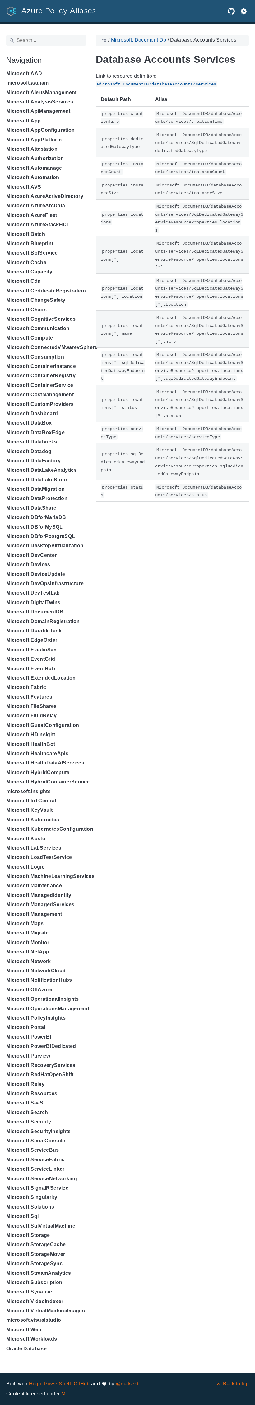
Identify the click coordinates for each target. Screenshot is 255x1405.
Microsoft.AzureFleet (31, 215)
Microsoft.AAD (24, 73)
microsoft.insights (28, 791)
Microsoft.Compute (29, 338)
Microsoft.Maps (25, 923)
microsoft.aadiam (27, 82)
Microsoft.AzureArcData (35, 205)
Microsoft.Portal (25, 1027)
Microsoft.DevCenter (31, 555)
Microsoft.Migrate (27, 932)
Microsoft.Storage (28, 1235)
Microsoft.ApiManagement (38, 111)
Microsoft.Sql (22, 1216)
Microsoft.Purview (28, 1055)
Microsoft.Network (28, 961)
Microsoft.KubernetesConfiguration (49, 829)
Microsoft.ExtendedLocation (41, 678)
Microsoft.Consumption (35, 357)
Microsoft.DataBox (29, 422)
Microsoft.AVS (23, 187)
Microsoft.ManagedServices (40, 904)
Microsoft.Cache (26, 262)
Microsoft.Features (29, 697)
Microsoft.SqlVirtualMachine (40, 1225)
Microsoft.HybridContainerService (48, 781)
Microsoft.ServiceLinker (35, 1169)
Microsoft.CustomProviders (40, 404)
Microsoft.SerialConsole (35, 1140)
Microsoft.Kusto (25, 838)
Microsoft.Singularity (31, 1197)
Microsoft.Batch (25, 234)
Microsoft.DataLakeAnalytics (41, 470)
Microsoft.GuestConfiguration (42, 725)
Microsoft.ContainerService (39, 385)
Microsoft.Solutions (30, 1207)
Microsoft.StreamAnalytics (38, 1273)
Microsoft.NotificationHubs (39, 980)
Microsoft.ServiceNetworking (41, 1178)
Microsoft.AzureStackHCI (37, 224)
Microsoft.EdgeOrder (31, 640)
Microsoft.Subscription (34, 1282)
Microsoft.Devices (28, 564)
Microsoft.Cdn (23, 281)
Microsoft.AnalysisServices (39, 101)
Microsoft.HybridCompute (38, 772)
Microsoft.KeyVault (29, 810)
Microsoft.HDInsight (30, 734)
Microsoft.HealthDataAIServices (45, 762)
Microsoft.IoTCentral (31, 800)
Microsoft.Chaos (26, 309)
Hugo (35, 1383)
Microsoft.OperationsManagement (47, 1008)
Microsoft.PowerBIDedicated (41, 1046)
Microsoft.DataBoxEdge (35, 432)
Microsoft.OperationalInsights (42, 999)
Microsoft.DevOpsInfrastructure (45, 583)
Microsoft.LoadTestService (39, 857)
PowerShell (57, 1383)
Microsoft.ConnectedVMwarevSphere (52, 347)
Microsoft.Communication (38, 328)
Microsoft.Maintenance (34, 885)
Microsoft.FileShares (31, 706)
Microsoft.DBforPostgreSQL (40, 536)
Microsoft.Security (28, 1121)
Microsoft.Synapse (29, 1291)
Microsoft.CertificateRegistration (46, 290)
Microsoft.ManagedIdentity (38, 895)
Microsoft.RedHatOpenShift (39, 1074)
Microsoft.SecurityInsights (38, 1131)
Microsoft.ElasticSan (31, 649)
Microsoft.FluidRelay (31, 715)
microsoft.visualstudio (33, 1320)
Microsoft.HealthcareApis (37, 753)
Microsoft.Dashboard (32, 413)
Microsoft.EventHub (30, 668)
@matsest (127, 1383)
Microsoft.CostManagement (40, 394)
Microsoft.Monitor (27, 942)
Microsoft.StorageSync (34, 1263)
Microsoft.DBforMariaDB (36, 517)
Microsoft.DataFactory (33, 460)
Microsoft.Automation (32, 177)
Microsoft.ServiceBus (32, 1150)
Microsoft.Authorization (35, 158)
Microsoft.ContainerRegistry (41, 375)
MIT (65, 1393)
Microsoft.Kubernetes (32, 819)
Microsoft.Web (23, 1329)
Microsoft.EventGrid (30, 659)
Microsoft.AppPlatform (34, 139)
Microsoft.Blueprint (29, 243)
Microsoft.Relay (25, 1084)
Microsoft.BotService (32, 252)
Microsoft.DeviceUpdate (35, 574)
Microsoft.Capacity (29, 271)
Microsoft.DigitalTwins (33, 602)
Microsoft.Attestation (32, 149)
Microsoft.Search (27, 1112)
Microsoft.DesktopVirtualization (44, 545)
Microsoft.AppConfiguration (40, 130)
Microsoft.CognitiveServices (41, 319)
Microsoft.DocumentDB (35, 611)
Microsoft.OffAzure (29, 989)
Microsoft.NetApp (27, 951)
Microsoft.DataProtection (36, 498)
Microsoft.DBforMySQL (34, 527)
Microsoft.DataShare (31, 508)
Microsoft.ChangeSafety (35, 300)
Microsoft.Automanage (34, 168)
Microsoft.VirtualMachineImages (45, 1310)
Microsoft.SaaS (25, 1102)
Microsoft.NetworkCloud (36, 970)
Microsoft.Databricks (31, 441)
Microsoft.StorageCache (36, 1244)
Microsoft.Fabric (26, 687)
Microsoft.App (23, 120)
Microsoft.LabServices (33, 848)
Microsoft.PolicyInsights (36, 1018)
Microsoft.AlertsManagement (41, 92)
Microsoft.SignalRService (37, 1188)
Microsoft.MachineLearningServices (50, 876)
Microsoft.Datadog (29, 451)
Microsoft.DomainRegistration (43, 621)
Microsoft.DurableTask (34, 630)
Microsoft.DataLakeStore (36, 479)
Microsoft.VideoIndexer (34, 1301)
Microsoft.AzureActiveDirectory (44, 196)
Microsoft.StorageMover (35, 1254)
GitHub (82, 1383)
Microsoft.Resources (31, 1093)
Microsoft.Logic (25, 867)
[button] (244, 11)
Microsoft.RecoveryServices (41, 1065)
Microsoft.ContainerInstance (41, 366)
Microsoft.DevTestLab (33, 592)
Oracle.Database (26, 1348)
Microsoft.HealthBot (30, 744)
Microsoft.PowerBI (28, 1037)
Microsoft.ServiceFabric (35, 1159)
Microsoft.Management (34, 914)
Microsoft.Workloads (31, 1339)
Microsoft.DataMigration (35, 489)
